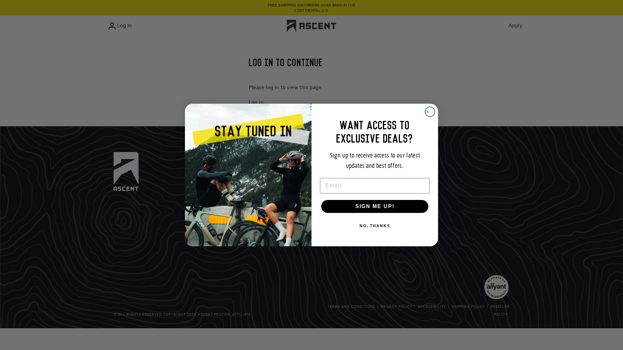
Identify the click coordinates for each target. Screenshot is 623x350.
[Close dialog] (430, 112)
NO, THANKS (375, 226)
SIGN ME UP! (375, 206)
